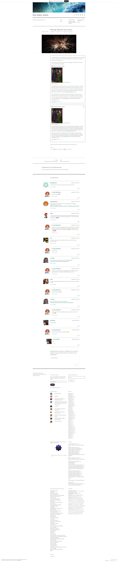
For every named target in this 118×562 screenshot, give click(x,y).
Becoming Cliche (53, 509)
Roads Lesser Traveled (54, 528)
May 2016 (70, 436)
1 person (56, 196)
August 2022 (70, 398)
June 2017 (70, 421)
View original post (53, 101)
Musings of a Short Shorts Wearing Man (57, 495)
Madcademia (52, 491)
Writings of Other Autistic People (68, 31)
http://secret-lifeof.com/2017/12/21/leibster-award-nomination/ (61, 302)
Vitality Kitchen (53, 515)
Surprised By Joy (53, 516)
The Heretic (52, 518)
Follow (52, 384)
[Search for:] (76, 377)
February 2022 (70, 399)
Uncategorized (71, 482)
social (76, 144)
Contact (78, 22)
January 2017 (70, 427)
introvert (75, 505)
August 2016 (70, 433)
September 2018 (71, 405)
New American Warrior (54, 511)
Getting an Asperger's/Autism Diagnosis (75, 467)
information (69, 505)
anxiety (83, 491)
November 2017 (71, 415)
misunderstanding (81, 506)
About (61, 21)
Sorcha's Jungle (53, 497)
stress (79, 512)
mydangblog (52, 507)
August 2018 (70, 406)
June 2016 (70, 435)
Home (61, 19)
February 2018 (70, 412)
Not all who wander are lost (55, 496)
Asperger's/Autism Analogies (73, 452)
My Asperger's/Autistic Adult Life (74, 474)
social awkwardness (80, 511)
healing (77, 504)
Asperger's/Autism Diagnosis (73, 453)
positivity (76, 507)
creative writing (71, 463)
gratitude (73, 504)
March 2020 (70, 401)
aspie (55, 144)
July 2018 (70, 407)
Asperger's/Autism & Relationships (74, 449)
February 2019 (70, 402)
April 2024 (70, 394)
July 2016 (70, 434)
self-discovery (76, 510)
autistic (60, 144)
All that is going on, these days (55, 510)
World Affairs (52, 531)
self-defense (72, 510)
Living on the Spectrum (54, 542)
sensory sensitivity (73, 511)
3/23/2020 (57, 406)
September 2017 (71, 418)
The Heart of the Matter (54, 517)
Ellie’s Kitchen (52, 524)
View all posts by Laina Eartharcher (62, 169)
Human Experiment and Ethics (55, 500)
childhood (76, 499)
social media (73, 512)
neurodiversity (70, 507)
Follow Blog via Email (54, 374)
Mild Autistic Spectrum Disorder (59, 106)
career (74, 499)
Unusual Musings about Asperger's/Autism (75, 483)
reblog (73, 144)
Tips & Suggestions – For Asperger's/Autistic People (76, 477)
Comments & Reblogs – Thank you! (80, 20)
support (81, 512)
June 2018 (70, 408)
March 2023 (70, 395)
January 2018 (70, 413)
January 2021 (70, 400)
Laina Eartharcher (52, 31)
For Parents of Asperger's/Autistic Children (75, 466)
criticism (74, 500)
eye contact (68, 144)
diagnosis (79, 500)
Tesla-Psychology (53, 527)
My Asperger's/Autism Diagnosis (74, 470)
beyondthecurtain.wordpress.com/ (56, 508)
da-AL (51, 279)
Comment (76, 364)
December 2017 (71, 414)
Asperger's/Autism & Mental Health (74, 448)
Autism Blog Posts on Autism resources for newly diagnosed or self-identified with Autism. (58, 536)
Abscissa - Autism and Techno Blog (56, 549)
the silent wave (40, 15)
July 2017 (70, 420)
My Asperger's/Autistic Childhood (74, 475)
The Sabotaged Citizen (54, 523)
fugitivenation (52, 503)
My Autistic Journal (53, 545)
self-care (69, 510)
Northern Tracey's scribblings (55, 514)
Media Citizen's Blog (53, 490)
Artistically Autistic (53, 544)
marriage (80, 505)
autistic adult (64, 144)
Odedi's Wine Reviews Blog (55, 529)
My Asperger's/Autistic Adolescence (74, 473)
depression (76, 500)
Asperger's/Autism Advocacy (73, 450)
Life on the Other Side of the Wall (56, 541)
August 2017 (70, 419)
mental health (83, 505)
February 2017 (70, 426)
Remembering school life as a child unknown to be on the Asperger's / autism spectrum (61, 403)
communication (80, 499)
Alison (51, 213)
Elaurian (51, 550)
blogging (69, 499)
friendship (70, 504)
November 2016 (71, 429)
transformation (70, 513)
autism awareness (74, 496)
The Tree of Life (53, 534)
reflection (81, 507)
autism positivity (79, 496)
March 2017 (70, 425)
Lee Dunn (52, 258)
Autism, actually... (53, 543)
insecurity (73, 505)
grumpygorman (53, 182)
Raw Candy (52, 522)
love (78, 505)
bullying (72, 499)
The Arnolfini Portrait (69, 91)
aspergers (52, 144)
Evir (51, 238)
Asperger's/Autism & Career (73, 447)
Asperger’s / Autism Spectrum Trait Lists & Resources (72, 22)
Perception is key (53, 530)
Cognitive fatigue (58, 393)
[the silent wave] (59, 7)
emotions (79, 501)
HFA (71, 144)
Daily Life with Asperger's (54, 537)
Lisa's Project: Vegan (53, 520)
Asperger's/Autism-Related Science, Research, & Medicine (76, 455)
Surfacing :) (57, 396)
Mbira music (66, 98)
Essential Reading (71, 19)
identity (81, 504)
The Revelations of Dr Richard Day (56, 502)
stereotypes (76, 512)
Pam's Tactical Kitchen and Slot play (56, 525)
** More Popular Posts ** (72, 443)
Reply (78, 188)
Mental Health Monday (71, 506)
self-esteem (79, 510)
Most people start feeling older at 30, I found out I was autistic (58, 548)
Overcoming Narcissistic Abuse (55, 504)
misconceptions (76, 506)
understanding (75, 513)
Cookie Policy (19, 560)
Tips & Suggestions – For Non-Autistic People (76, 480)
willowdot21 (52, 501)
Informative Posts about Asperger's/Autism (76, 468)
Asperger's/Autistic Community (73, 457)
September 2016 (71, 432)
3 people (54, 243)
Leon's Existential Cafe (54, 494)
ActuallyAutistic (72, 491)
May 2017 (70, 422)
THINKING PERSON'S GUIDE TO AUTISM (57, 538)
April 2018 (70, 409)
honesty (79, 504)
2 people (54, 263)
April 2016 (70, 438)
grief (75, 504)
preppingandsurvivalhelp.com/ (55, 521)
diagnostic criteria (82, 500)
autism (57, 144)
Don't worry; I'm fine (58, 421)
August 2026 (70, 393)
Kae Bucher (52, 320)
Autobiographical (71, 462)
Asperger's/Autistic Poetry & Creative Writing (76, 459)
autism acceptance (76, 495)
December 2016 (71, 428)
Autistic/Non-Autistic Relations (73, 461)
